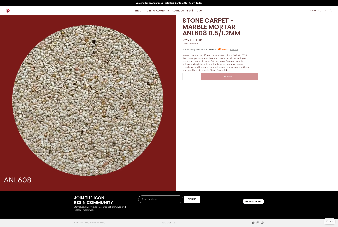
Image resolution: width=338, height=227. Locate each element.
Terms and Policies (169, 223)
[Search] (319, 11)
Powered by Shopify (97, 223)
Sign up (192, 199)
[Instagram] (257, 222)
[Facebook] (253, 222)
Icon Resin (84, 223)
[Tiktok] (262, 222)
